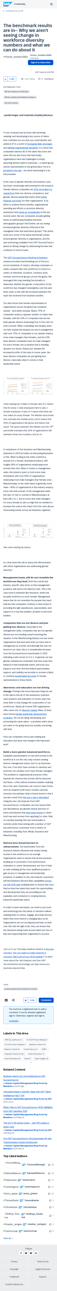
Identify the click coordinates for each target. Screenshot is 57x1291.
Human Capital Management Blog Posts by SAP (28, 1099)
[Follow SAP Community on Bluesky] (26, 1253)
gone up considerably (29, 212)
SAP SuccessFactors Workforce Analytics (20, 97)
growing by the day (12, 170)
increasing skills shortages (39, 144)
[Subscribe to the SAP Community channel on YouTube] (31, 1253)
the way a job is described (36, 797)
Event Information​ (11, 1059)
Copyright (14, 1269)
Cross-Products (29, 1049)
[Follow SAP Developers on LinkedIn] (36, 1253)
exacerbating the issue (25, 676)
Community (19, 4)
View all (7, 1238)
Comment (13, 1021)
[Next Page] (31, 1062)
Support (42, 1277)
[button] (5, 79)
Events (26, 1059)
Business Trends (35, 1045)
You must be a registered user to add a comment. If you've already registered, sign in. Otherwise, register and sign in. (27, 1012)
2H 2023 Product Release (14, 1045)
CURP (44, 1049)
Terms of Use (43, 1261)
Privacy (14, 1261)
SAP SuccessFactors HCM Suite (16, 92)
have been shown (34, 813)
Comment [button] (46, 1000)
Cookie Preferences (14, 1284)
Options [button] (29, 67)
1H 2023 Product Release (36, 1040)
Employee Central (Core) (14, 1054)
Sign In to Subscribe (40, 62)
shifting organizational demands (22, 148)
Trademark (14, 1277)
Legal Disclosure (42, 1269)
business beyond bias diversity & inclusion (21, 989)
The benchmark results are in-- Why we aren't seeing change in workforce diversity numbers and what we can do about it (27, 37)
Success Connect (11, 103)
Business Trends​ (11, 1049)
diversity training (29, 710)
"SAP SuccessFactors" (13, 1040)
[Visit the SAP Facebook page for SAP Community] (21, 1253)
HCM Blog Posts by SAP (14, 11)
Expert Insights (40, 1059)
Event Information (35, 1054)
